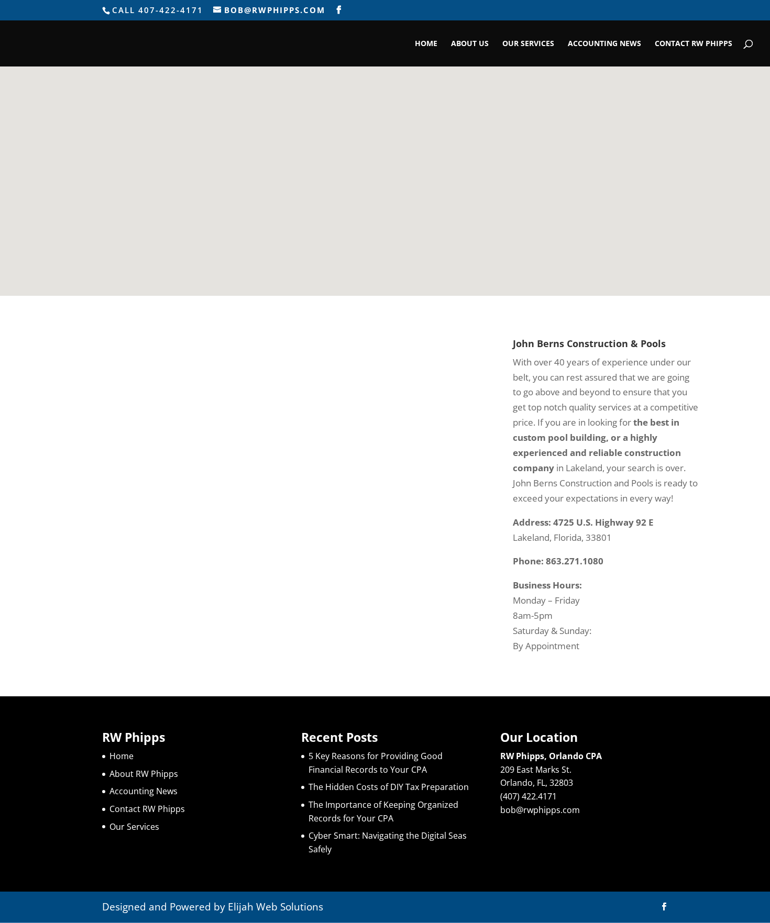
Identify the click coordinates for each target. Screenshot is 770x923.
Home (426, 44)
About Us (470, 44)
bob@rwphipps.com (540, 810)
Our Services (528, 44)
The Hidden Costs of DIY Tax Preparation (389, 787)
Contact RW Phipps (693, 44)
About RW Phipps (143, 774)
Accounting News (604, 44)
